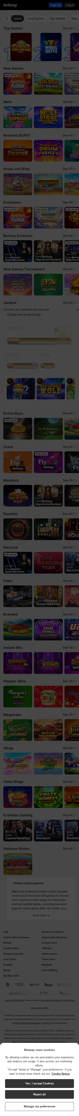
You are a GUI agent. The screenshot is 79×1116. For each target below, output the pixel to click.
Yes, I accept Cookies (39, 1083)
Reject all (39, 1094)
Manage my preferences (39, 1106)
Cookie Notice (61, 1073)
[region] (39, 1079)
